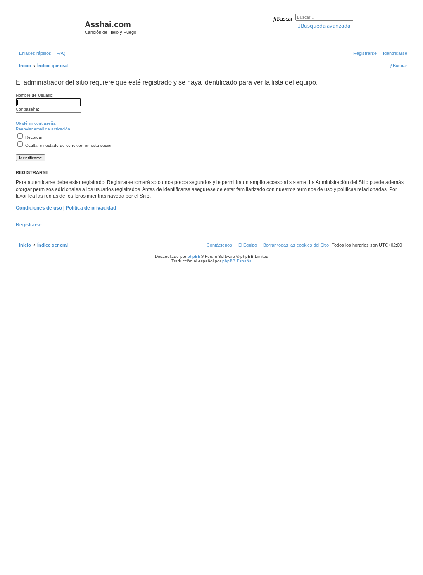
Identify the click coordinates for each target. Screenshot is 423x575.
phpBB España (237, 261)
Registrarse (29, 225)
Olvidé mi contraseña (36, 123)
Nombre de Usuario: (35, 95)
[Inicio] (49, 27)
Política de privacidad (91, 208)
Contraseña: (27, 109)
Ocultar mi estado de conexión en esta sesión (68, 145)
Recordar (33, 137)
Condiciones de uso (39, 208)
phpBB (194, 256)
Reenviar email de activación (43, 129)
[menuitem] (59, 53)
